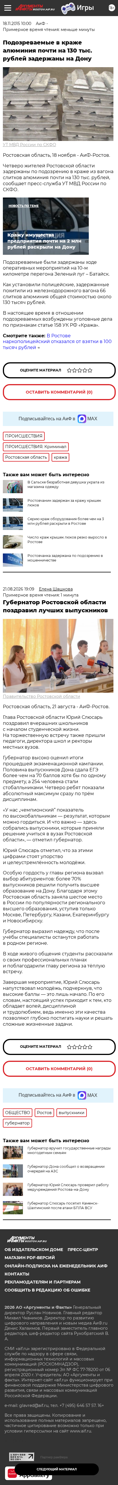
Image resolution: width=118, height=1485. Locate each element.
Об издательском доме (34, 1249)
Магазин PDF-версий (30, 1257)
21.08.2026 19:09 (18, 589)
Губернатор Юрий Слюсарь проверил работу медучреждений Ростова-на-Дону (68, 1187)
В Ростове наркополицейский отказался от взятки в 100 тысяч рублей (57, 342)
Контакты (17, 1274)
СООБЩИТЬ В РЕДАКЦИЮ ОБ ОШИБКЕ (47, 1290)
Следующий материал (57, 1469)
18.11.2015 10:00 (17, 23)
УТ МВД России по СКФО (29, 144)
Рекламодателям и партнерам (42, 1282)
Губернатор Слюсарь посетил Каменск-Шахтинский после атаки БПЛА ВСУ (63, 1205)
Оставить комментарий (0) (59, 392)
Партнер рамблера (54, 1457)
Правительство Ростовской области (41, 696)
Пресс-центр (83, 1249)
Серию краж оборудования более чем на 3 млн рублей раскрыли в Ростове (65, 521)
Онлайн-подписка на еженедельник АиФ (56, 1266)
